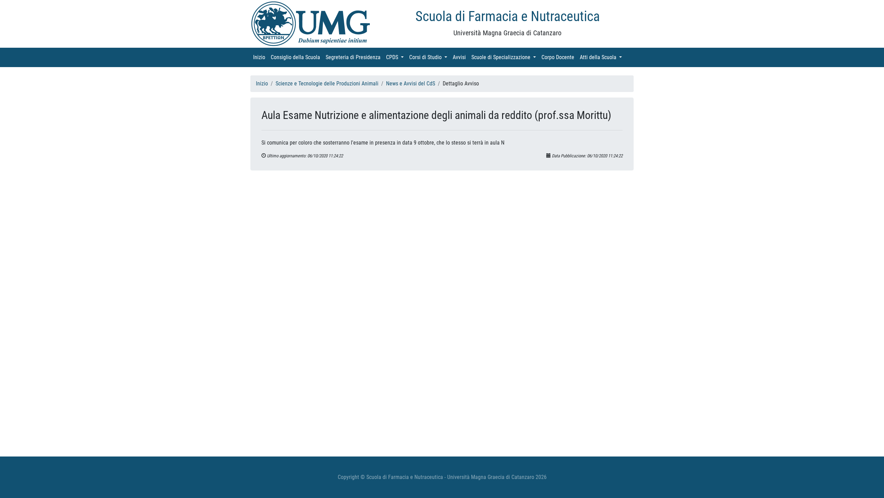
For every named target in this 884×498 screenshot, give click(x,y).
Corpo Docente (559, 57)
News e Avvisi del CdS (410, 83)
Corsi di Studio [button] (429, 57)
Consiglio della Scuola (297, 57)
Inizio (260, 57)
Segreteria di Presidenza (354, 57)
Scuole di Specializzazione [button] (505, 57)
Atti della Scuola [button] (602, 57)
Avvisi (461, 57)
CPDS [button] (396, 57)
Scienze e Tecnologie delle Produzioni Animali (327, 83)
